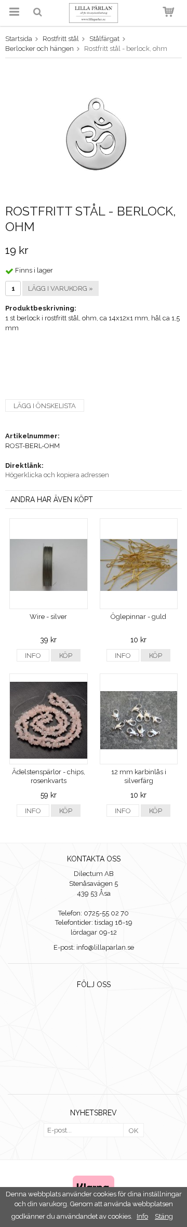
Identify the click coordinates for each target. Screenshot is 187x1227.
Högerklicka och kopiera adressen (57, 475)
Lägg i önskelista (45, 406)
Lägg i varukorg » (60, 288)
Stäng (164, 1216)
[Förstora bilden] (93, 133)
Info (33, 655)
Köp (65, 655)
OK (133, 1131)
